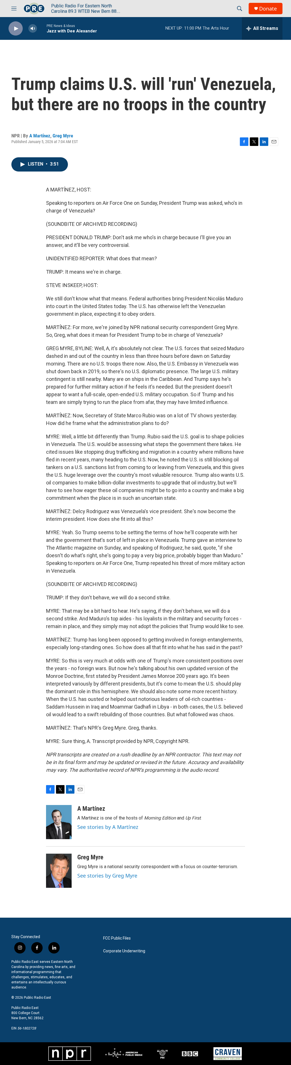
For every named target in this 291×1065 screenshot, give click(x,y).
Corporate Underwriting (124, 951)
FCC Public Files (117, 938)
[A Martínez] (59, 822)
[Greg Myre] (59, 871)
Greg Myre (63, 136)
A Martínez (39, 136)
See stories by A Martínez (107, 826)
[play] (15, 28)
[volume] (33, 28)
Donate (268, 9)
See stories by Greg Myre (107, 875)
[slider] (42, 28)
